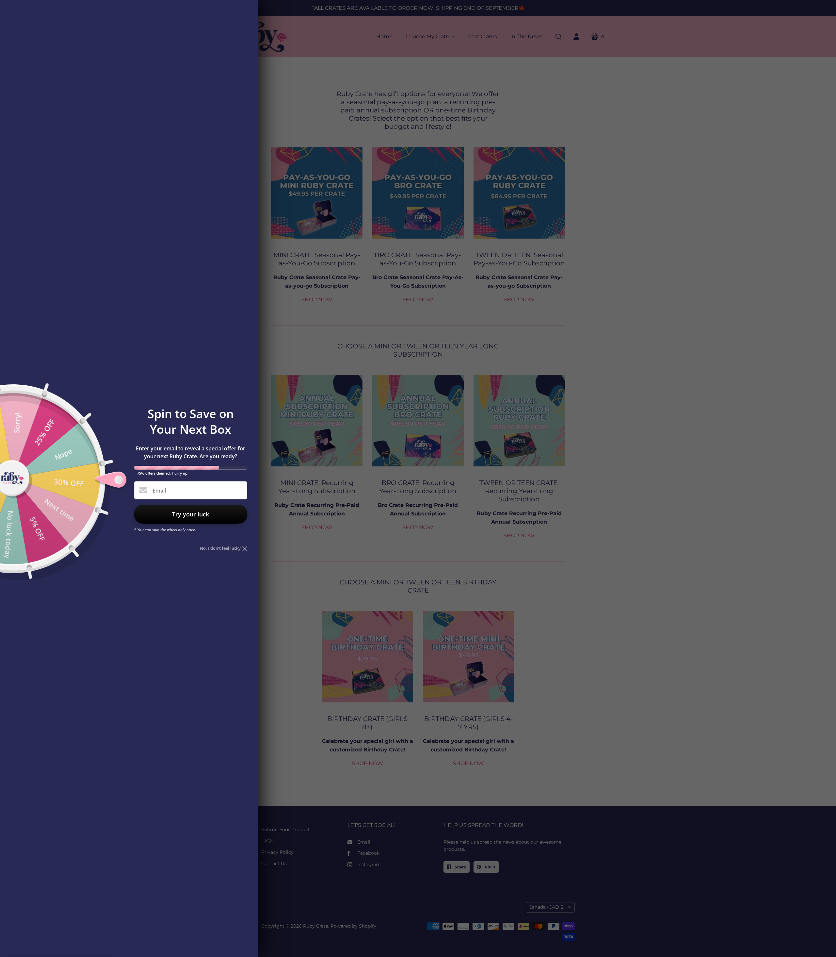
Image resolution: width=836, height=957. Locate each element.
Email (159, 490)
